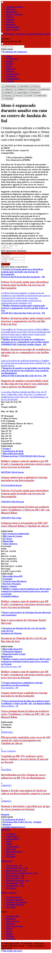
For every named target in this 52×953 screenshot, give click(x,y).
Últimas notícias (14, 7)
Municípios (12, 12)
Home (9, 56)
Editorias (10, 9)
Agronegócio (12, 73)
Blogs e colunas (9, 586)
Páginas (10, 22)
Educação (11, 68)
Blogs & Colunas (14, 14)
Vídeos (9, 17)
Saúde (9, 66)
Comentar (5, 264)
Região (9, 61)
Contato (10, 81)
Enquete (5, 814)
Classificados (12, 27)
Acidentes (11, 76)
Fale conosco (12, 29)
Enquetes (11, 24)
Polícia (9, 63)
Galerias (10, 19)
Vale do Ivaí (12, 58)
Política (10, 71)
